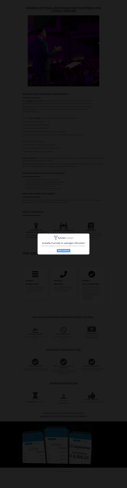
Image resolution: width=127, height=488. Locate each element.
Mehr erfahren (63, 251)
